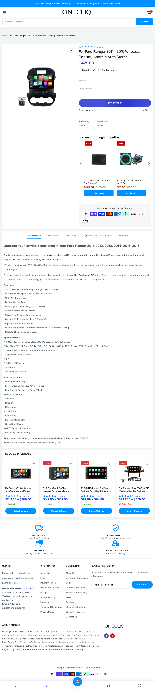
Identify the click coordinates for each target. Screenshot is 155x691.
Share (148, 110)
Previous (7, 86)
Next (73, 86)
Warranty (72, 235)
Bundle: (82, 80)
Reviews (123, 235)
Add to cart (99, 193)
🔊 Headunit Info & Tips (98, 235)
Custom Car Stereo (75, 587)
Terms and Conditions (51, 607)
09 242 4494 (26, 588)
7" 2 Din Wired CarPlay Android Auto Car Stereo (56, 489)
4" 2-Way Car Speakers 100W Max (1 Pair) (131, 181)
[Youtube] (112, 635)
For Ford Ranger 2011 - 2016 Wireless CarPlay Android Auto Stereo (109, 54)
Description (34, 235)
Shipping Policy (47, 597)
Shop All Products (75, 611)
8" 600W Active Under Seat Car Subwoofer (97, 181)
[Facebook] (106, 635)
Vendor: (82, 125)
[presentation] (81, 163)
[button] (86, 47)
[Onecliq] (77, 12)
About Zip (45, 573)
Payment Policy (48, 582)
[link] (33, 464)
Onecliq (77, 667)
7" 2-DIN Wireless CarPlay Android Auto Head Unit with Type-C (96, 489)
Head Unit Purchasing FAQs (82, 275)
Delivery (53, 235)
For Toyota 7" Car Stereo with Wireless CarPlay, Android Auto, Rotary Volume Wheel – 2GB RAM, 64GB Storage (20, 489)
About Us (70, 573)
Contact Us (71, 616)
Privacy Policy (47, 611)
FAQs (43, 578)
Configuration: (85, 88)
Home (5, 35)
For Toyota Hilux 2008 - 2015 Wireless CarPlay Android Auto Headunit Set (134, 489)
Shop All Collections (76, 607)
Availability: (84, 121)
